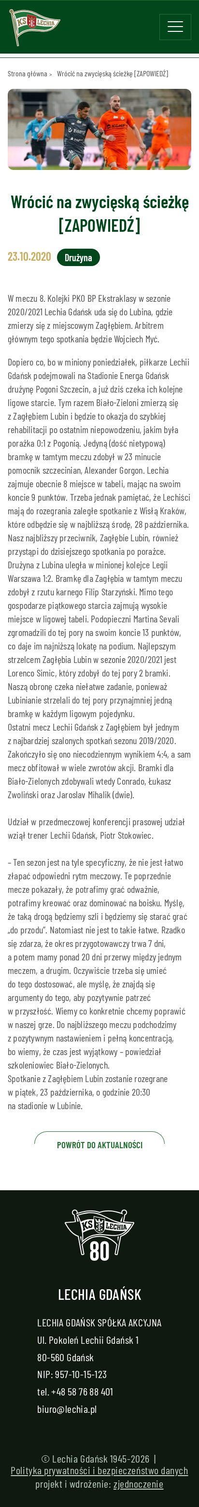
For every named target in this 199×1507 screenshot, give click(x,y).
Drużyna (78, 257)
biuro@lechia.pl (67, 1408)
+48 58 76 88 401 (82, 1391)
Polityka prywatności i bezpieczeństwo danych (99, 1470)
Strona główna (27, 73)
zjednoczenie (139, 1483)
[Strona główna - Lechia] (35, 31)
